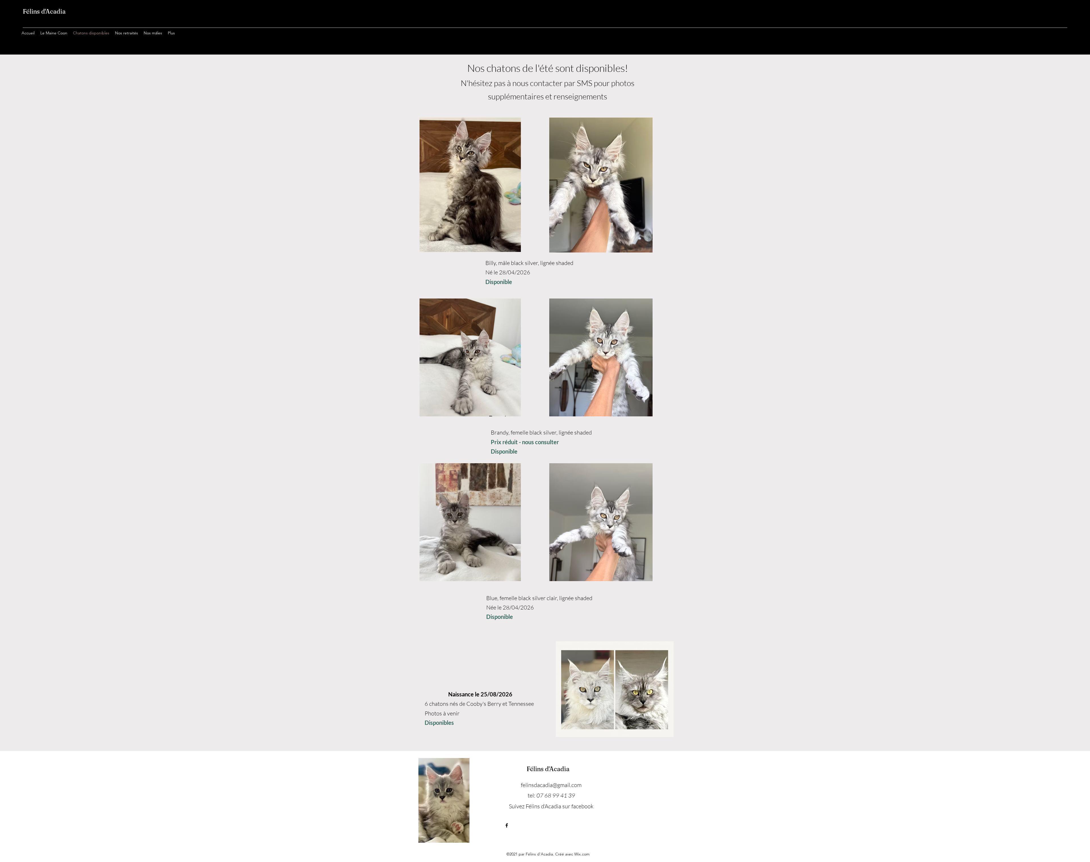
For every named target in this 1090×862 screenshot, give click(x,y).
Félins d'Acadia (44, 11)
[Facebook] (507, 825)
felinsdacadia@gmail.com (551, 784)
